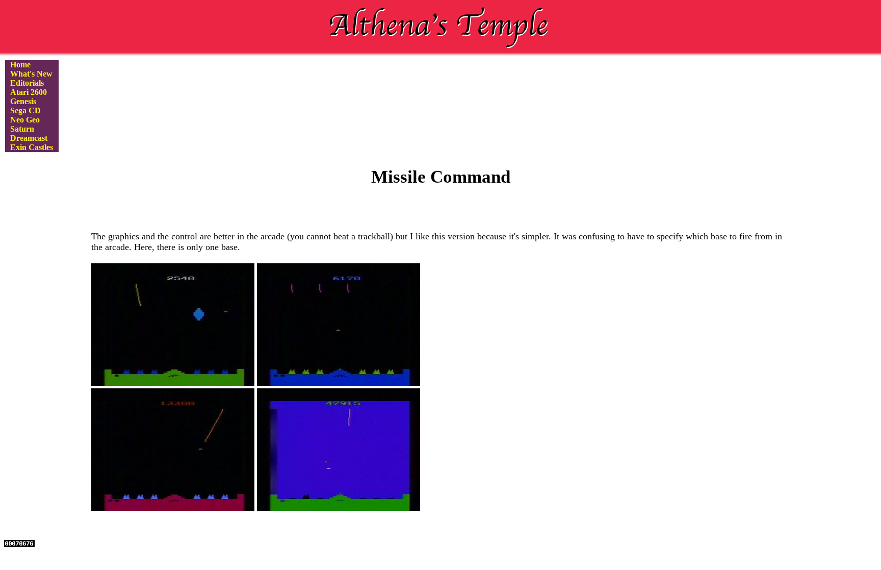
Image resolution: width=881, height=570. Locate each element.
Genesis (23, 101)
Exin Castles (31, 147)
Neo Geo (25, 119)
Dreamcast (28, 138)
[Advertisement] (440, 97)
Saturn (22, 129)
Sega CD (25, 110)
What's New (31, 73)
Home (20, 64)
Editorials (27, 83)
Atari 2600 (28, 92)
